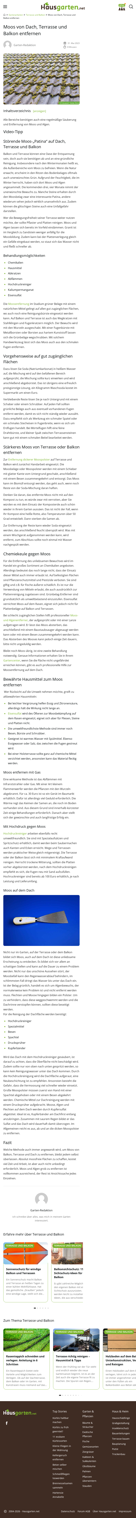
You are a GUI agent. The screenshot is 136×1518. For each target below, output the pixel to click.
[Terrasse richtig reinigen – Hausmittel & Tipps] (76, 1340)
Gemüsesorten (90, 1446)
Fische (85, 1441)
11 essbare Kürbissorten (60, 1438)
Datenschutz (68, 1511)
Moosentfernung (18, 304)
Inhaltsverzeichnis (24, 111)
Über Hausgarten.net (104, 1511)
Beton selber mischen (60, 1466)
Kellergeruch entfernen (60, 1457)
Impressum (125, 1511)
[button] (35, 1308)
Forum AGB (84, 1511)
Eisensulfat (15, 713)
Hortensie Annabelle (58, 1494)
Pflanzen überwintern (89, 1478)
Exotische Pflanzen (87, 1434)
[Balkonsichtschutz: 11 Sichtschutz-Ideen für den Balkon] (73, 1253)
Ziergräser (88, 1451)
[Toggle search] (131, 6)
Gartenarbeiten (16, 14)
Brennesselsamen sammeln (62, 1485)
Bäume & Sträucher (87, 1424)
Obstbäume (89, 1466)
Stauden (87, 1485)
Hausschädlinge (121, 1418)
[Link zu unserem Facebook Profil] (6, 1423)
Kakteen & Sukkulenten (89, 1459)
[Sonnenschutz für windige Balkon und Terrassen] (25, 1253)
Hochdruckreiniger (15, 833)
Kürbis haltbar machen (61, 1420)
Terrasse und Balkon (35, 14)
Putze (115, 1449)
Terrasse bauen (121, 1438)
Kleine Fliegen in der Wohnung (62, 1448)
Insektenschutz (120, 1428)
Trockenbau (118, 1454)
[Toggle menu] (5, 6)
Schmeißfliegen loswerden (61, 1476)
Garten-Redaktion (25, 45)
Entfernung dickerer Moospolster (29, 459)
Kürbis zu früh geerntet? (61, 1429)
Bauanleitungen (121, 1433)
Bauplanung (119, 1443)
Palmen (86, 1471)
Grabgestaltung (120, 1423)
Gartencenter (11, 660)
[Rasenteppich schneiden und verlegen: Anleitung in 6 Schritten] (26, 1340)
